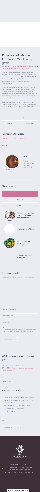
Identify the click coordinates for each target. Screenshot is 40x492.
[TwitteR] (7, 482)
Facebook (5, 138)
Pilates (23, 68)
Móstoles (17, 68)
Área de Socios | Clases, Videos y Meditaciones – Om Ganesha (20, 468)
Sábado (27, 68)
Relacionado (20, 194)
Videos (7, 472)
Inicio (10, 41)
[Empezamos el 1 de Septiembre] (9, 256)
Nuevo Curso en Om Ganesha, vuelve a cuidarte (19, 397)
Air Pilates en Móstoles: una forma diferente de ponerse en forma (25, 215)
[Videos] (20, 482)
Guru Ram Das (28, 124)
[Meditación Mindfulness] (9, 229)
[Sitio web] (11, 174)
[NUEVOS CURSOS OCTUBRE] (9, 243)
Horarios (14, 464)
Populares (20, 199)
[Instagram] (26, 482)
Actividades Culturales (27, 472)
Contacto (24, 464)
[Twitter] (15, 174)
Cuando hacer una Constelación (14, 409)
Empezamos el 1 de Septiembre (24, 256)
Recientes (20, 205)
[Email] (7, 174)
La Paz (9, 124)
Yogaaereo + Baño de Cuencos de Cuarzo (17, 405)
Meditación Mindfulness (25, 229)
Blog (14, 472)
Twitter (14, 138)
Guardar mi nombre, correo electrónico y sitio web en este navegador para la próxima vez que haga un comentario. (19, 332)
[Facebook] (19, 174)
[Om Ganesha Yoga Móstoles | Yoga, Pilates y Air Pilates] (20, 451)
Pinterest (23, 138)
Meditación (17, 41)
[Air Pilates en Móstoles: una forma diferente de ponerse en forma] (9, 215)
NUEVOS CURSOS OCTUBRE (24, 242)
